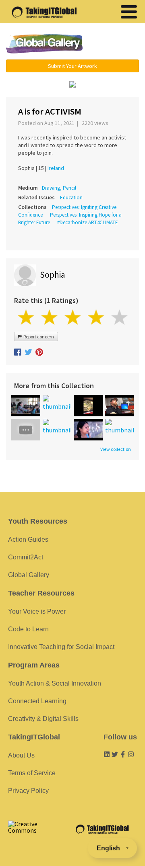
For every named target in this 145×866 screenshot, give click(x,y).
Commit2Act (25, 557)
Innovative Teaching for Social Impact (61, 646)
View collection (115, 449)
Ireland (56, 168)
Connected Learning (37, 701)
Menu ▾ (115, 44)
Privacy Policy (28, 790)
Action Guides (28, 539)
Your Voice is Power (37, 611)
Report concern (38, 337)
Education (71, 197)
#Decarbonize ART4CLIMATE (87, 222)
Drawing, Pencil (59, 187)
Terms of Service (32, 773)
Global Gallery (44, 43)
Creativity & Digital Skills (43, 718)
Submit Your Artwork (72, 66)
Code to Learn (28, 629)
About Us (21, 755)
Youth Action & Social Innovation (54, 683)
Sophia (52, 274)
